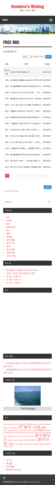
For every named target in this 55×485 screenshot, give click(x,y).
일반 (8, 246)
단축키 (20, 436)
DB (7, 217)
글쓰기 (47, 187)
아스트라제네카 (30, 440)
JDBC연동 (23, 430)
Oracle (47, 430)
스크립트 (20, 440)
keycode (29, 430)
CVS (19, 424)
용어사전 (10, 243)
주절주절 (10, 252)
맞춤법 (9, 236)
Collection (10, 424)
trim (49, 433)
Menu (5, 19)
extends (36, 424)
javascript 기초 (15, 430)
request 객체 (19, 433)
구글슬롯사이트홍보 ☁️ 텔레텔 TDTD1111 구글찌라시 (31, 148)
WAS (8, 233)
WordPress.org (13, 469)
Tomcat (45, 433)
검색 (48, 57)
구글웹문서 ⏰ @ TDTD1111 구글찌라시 (25, 124)
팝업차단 (37, 444)
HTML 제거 (6, 428)
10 (47, 176)
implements (15, 428)
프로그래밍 (11, 255)
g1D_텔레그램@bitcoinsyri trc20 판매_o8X (26, 80)
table (26, 433)
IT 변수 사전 (29, 427)
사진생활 (10, 240)
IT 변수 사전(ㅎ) (13, 276)
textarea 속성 (38, 433)
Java (8, 224)
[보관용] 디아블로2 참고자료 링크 (22, 270)
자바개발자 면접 (21, 444)
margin (35, 430)
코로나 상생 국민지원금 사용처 (21, 273)
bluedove (10, 363)
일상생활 (10, 249)
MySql (41, 430)
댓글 (10, 466)
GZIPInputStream (45, 424)
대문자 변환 (27, 436)
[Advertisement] (27, 323)
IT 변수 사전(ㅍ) (13, 279)
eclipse (30, 424)
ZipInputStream (12, 436)
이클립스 (11, 444)
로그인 (9, 460)
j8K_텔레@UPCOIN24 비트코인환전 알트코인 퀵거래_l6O (32, 155)
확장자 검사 (9, 446)
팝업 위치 (30, 444)
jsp (7, 230)
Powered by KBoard (11, 191)
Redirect (12, 433)
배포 (32, 436)
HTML (9, 220)
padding (6, 433)
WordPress (18, 482)
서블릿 (10, 440)
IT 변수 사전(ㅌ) (13, 283)
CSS (16, 424)
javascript (11, 227)
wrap (4, 436)
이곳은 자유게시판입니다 (20, 72)
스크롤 (15, 440)
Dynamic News (33, 482)
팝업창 (42, 444)
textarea (31, 433)
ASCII (5, 424)
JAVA (43, 427)
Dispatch (24, 424)
